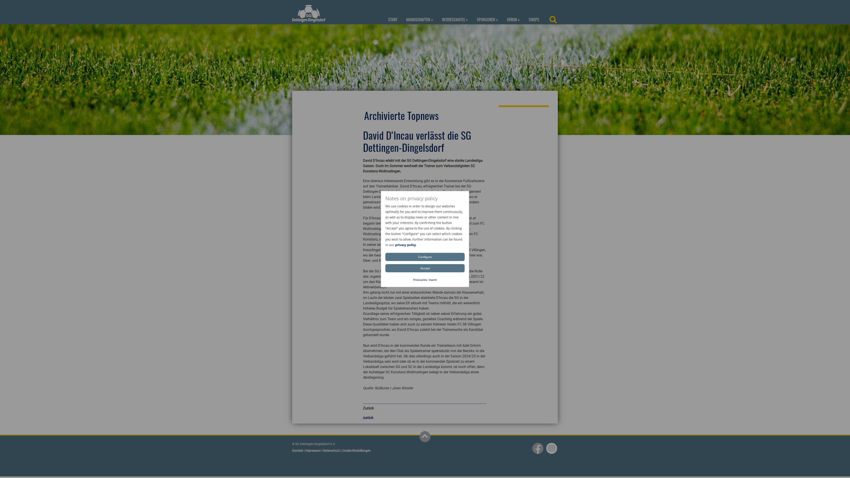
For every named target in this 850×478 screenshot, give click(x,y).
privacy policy (405, 245)
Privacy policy (420, 279)
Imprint (433, 279)
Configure (425, 257)
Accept (425, 268)
